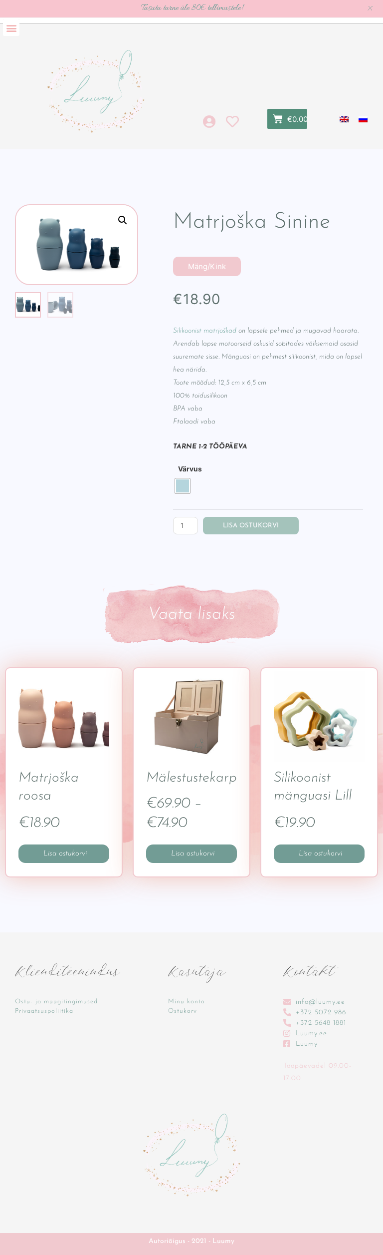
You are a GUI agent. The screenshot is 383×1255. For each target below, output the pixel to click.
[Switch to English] (344, 119)
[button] (11, 27)
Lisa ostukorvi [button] (320, 853)
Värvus (190, 469)
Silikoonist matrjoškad (204, 331)
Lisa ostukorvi (251, 525)
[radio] (182, 485)
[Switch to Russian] (363, 119)
